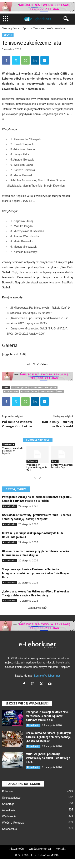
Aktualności (9, 506)
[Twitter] (16, 60)
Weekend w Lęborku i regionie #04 (36, 467)
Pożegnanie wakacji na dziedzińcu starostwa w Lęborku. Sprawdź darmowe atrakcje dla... (47, 716)
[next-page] (40, 477)
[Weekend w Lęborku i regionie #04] (37, 454)
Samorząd (8, 803)
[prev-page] (35, 477)
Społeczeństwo (11, 797)
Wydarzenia (9, 816)
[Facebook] (6, 60)
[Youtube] (50, 684)
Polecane (32, 461)
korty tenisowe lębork (43, 387)
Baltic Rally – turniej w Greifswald (57, 424)
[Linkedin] (35, 60)
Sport (26, 28)
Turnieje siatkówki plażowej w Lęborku (12, 450)
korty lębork (19, 387)
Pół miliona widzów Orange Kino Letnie (17, 424)
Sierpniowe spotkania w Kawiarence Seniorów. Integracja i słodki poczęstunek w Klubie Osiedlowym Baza (35, 573)
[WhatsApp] (25, 60)
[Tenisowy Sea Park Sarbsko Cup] (62, 454)
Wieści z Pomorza (13, 822)
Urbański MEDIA (49, 855)
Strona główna (10, 28)
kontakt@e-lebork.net (47, 675)
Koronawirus (9, 828)
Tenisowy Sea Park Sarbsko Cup (61, 466)
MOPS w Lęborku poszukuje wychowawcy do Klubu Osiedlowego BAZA (48, 758)
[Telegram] (44, 60)
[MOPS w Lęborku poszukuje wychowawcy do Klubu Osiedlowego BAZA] (12, 760)
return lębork (29, 391)
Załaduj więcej (36, 607)
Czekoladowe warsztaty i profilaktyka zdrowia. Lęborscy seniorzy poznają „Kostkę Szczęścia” (48, 737)
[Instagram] (33, 684)
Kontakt (60, 848)
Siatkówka (8, 444)
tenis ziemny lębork (51, 391)
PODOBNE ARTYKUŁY (37, 439)
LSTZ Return (11, 391)
